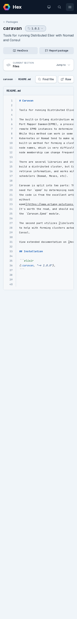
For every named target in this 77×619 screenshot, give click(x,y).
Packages (12, 21)
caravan (12, 28)
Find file (48, 79)
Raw (68, 79)
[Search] (59, 7)
